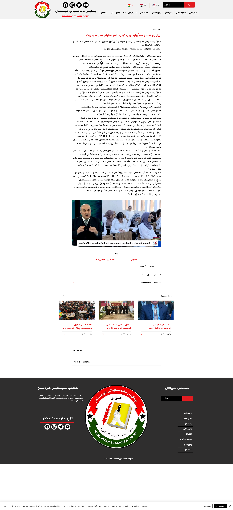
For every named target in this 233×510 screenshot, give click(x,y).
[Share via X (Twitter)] (154, 275)
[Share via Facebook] (160, 275)
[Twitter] (79, 5)
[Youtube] (86, 5)
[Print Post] (142, 275)
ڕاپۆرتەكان (187, 429)
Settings (207, 506)
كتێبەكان (188, 434)
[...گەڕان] (189, 5)
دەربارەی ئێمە (186, 439)
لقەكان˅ (188, 449)
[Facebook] (65, 5)
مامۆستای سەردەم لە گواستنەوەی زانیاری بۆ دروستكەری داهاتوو (160, 326)
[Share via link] (148, 275)
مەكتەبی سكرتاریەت (105, 259)
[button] (103, 13)
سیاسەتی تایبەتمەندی (121, 459)
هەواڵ (134, 259)
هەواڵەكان (187, 418)
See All (62, 296)
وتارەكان (188, 423)
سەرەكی (188, 413)
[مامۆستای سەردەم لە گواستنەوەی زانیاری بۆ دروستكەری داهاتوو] (156, 310)
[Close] (230, 506)
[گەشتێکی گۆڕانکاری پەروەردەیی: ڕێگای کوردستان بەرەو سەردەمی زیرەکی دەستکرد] (77, 310)
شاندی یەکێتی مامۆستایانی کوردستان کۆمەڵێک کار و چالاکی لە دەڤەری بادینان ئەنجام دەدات (118, 326)
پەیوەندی (187, 444)
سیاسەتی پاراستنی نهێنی (12, 506)
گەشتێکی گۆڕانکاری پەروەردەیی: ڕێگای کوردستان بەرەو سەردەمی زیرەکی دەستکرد (78, 326)
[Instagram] (72, 5)
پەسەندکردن (220, 506)
